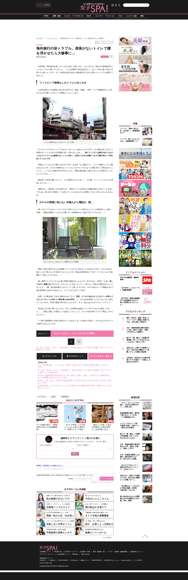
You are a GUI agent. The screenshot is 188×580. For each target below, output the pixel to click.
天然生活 (52, 560)
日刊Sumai (74, 560)
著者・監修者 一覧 (99, 551)
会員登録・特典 (85, 551)
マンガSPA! (137, 560)
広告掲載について (45, 551)
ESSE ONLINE (63, 560)
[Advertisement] (94, 27)
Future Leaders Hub (46, 563)
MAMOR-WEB (96, 560)
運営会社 (75, 554)
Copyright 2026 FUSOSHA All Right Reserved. (54, 566)
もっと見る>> (107, 537)
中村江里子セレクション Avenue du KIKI (117, 560)
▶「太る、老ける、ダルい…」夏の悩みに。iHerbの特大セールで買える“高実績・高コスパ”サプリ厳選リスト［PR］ (74, 349)
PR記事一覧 (57, 551)
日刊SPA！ (43, 560)
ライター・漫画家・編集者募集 (117, 551)
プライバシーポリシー (47, 554)
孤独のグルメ (85, 560)
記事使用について (136, 551)
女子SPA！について (70, 551)
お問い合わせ (85, 554)
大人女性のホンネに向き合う (94, 4)
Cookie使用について (63, 554)
